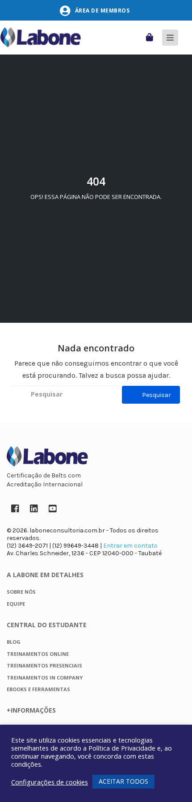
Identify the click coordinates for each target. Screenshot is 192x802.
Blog (14, 641)
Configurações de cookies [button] (49, 782)
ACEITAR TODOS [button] (123, 781)
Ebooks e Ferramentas (38, 689)
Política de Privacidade (121, 747)
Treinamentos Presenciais (44, 665)
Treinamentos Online (38, 653)
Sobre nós (21, 591)
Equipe (16, 603)
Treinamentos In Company (45, 677)
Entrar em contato (130, 545)
